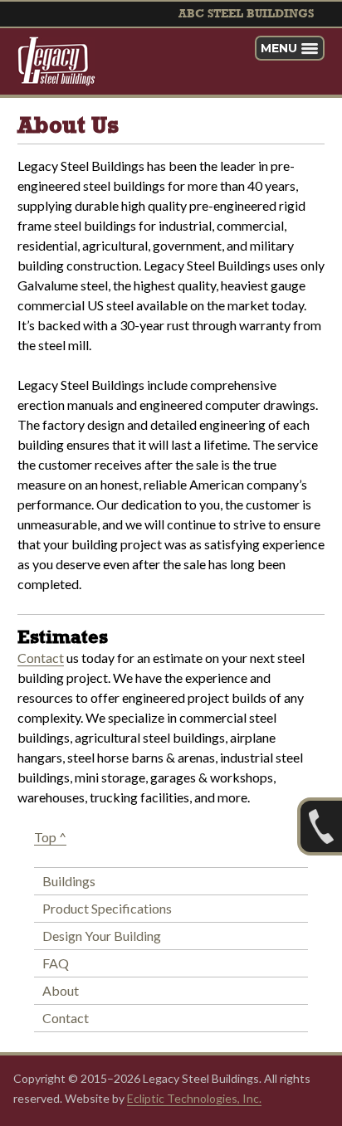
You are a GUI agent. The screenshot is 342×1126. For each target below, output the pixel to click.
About (60, 990)
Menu (279, 48)
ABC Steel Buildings (246, 14)
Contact (40, 657)
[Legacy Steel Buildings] (56, 61)
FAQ (55, 963)
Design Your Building (101, 935)
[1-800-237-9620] (319, 826)
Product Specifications (107, 908)
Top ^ (50, 837)
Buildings (68, 881)
